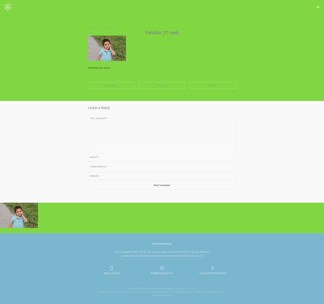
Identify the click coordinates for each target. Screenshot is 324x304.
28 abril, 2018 (94, 28)
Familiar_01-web (162, 32)
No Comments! (108, 28)
